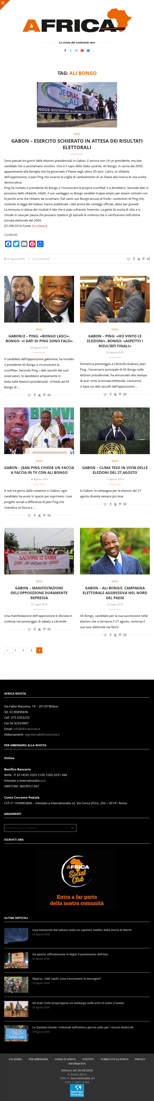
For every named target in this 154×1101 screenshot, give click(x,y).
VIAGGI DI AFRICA (65, 1059)
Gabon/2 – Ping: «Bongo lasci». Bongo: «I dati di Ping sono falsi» (39, 338)
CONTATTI (88, 1059)
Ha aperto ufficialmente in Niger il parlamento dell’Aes (70, 954)
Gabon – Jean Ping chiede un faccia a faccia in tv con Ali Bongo (39, 470)
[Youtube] (82, 50)
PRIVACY (140, 1059)
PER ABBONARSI (38, 1059)
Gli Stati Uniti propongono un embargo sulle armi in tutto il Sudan (78, 1003)
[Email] (88, 50)
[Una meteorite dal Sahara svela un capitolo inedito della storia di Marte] (16, 936)
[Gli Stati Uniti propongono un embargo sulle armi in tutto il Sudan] (16, 1009)
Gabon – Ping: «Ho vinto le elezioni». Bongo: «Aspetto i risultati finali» (115, 341)
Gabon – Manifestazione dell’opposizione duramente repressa (39, 593)
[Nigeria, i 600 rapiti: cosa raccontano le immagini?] (16, 985)
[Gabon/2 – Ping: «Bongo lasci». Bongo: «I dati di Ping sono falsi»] (39, 299)
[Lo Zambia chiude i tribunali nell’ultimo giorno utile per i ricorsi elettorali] (16, 1033)
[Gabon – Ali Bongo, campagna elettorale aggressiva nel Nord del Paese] (115, 551)
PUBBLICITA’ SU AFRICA (114, 1059)
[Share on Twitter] (138, 259)
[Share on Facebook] (134, 259)
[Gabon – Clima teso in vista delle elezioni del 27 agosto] (115, 430)
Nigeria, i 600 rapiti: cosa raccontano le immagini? (66, 978)
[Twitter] (70, 50)
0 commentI (42, 259)
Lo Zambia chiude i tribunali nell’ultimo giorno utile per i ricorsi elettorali (82, 1027)
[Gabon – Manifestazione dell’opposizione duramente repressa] (39, 551)
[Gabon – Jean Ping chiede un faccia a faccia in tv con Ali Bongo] (39, 430)
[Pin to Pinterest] (143, 259)
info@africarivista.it (26, 729)
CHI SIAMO (15, 1059)
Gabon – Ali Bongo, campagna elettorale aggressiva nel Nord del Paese (115, 593)
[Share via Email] (148, 259)
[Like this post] (128, 259)
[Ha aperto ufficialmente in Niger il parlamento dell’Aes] (16, 960)
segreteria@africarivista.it (42, 734)
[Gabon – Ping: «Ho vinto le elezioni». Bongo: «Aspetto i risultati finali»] (115, 299)
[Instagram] (76, 50)
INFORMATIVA (77, 1063)
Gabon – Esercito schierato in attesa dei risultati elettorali (77, 144)
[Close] (5, 5)
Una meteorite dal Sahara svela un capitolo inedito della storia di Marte (81, 930)
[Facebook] (65, 50)
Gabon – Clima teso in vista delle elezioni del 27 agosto (115, 470)
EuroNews (39, 226)
